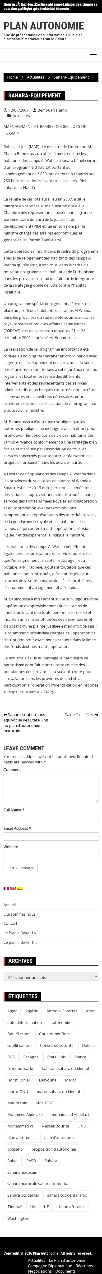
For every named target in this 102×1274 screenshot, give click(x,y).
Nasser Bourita (55, 1126)
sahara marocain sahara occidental (38, 1183)
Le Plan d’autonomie (67, 1260)
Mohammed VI (20, 1126)
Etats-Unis (56, 1057)
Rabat (12, 1160)
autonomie (60, 1022)
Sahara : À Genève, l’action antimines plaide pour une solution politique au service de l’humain (47, 6)
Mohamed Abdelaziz (25, 1114)
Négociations (40, 1271)
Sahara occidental (23, 1195)
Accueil (10, 904)
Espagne (31, 1057)
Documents (65, 1271)
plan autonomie (21, 1137)
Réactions (84, 1265)
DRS (11, 1057)
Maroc (70, 1080)
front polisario (20, 1068)
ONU (82, 1126)
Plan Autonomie (44, 26)
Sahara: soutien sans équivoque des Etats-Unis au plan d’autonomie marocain (26, 722)
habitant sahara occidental (65, 1068)
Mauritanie (17, 1103)
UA (32, 1206)
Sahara (51, 1160)
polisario (15, 1149)
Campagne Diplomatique (50, 1265)
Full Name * (14, 810)
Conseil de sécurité (57, 1045)
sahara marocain (22, 1172)
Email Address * (17, 828)
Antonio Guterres (62, 1011)
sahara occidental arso (67, 1195)
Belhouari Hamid (52, 110)
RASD (31, 1160)
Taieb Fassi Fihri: (79, 714)
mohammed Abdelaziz (71, 1114)
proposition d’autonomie (54, 1149)
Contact (10, 923)
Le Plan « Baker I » (20, 932)
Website (11, 846)
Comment (12, 769)
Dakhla (88, 1045)
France (80, 1057)
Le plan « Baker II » (20, 942)
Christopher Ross (54, 1033)
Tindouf (14, 1206)
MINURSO (45, 1103)
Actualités (21, 115)
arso (90, 1011)
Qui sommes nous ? (21, 914)
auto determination (24, 1022)
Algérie (31, 1011)
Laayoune (47, 1080)
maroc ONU (17, 1091)
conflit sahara (19, 1045)
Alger (12, 1011)
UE (46, 1206)
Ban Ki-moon (19, 1033)
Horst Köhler (18, 1080)
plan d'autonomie (59, 1137)
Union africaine (71, 1206)
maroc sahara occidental (58, 1091)
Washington (18, 1218)
